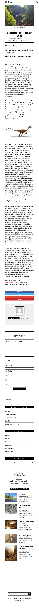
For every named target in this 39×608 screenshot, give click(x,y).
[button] (32, 399)
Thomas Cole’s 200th (10, 418)
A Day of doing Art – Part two (12, 424)
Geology (7, 439)
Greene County (8, 442)
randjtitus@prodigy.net (13, 282)
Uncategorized (13, 40)
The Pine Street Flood (10, 414)
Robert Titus (26, 40)
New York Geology (9, 448)
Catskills (7, 435)
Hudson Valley (8, 445)
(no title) (7, 411)
